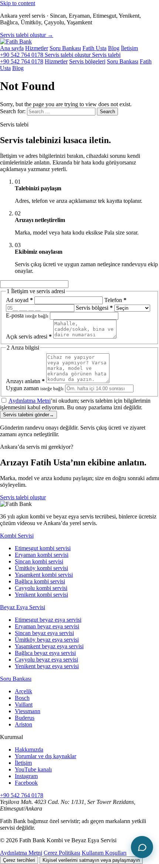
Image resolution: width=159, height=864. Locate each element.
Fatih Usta (94, 48)
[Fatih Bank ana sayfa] (16, 41)
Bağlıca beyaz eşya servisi (45, 653)
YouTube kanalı (33, 769)
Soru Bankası (65, 48)
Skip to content (17, 3)
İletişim (129, 48)
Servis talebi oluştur (23, 497)
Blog (113, 48)
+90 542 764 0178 (22, 55)
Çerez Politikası (62, 853)
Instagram (26, 776)
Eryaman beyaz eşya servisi (47, 626)
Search (107, 111)
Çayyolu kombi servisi (41, 588)
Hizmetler (36, 48)
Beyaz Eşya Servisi (22, 607)
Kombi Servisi (17, 535)
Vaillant (24, 704)
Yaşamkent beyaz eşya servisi (49, 646)
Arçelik (23, 691)
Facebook (26, 783)
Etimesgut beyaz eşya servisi (48, 620)
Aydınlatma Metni (30, 401)
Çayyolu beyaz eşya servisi (46, 659)
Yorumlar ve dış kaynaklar (45, 756)
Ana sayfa (12, 48)
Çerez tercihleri (19, 860)
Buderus (24, 718)
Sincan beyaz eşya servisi (44, 633)
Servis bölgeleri (87, 61)
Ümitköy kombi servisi (41, 568)
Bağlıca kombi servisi (40, 581)
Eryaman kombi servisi (41, 555)
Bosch (22, 698)
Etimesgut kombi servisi (43, 548)
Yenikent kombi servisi (41, 594)
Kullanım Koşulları (104, 853)
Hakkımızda (29, 749)
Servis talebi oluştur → (26, 35)
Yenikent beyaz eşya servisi (47, 666)
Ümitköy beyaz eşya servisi (47, 639)
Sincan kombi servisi (39, 561)
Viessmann (27, 711)
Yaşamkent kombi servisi (44, 575)
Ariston (23, 724)
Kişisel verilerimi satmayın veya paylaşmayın (91, 860)
